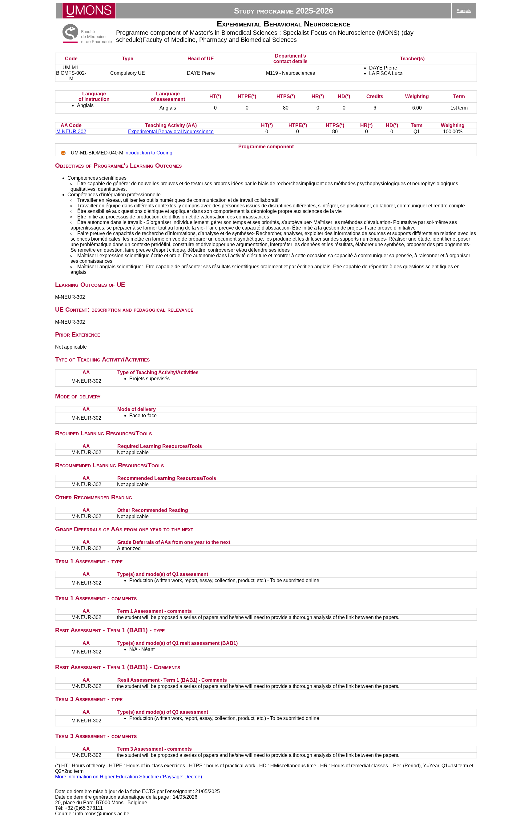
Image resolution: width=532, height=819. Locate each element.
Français (464, 11)
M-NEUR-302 (71, 131)
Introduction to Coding (148, 152)
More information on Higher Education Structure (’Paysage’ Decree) (128, 776)
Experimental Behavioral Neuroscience (171, 131)
